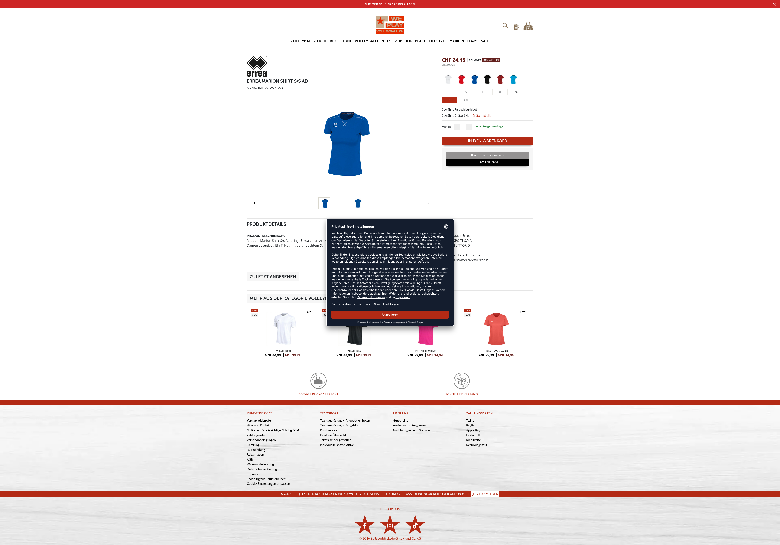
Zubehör (403, 41)
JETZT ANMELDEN (485, 494)
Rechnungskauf (476, 445)
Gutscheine (400, 420)
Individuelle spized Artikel (337, 445)
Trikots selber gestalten (335, 440)
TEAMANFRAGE (487, 162)
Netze (387, 41)
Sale (485, 41)
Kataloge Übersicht (333, 435)
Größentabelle (482, 115)
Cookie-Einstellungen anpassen (268, 484)
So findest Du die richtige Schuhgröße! (273, 430)
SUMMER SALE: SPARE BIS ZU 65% (390, 4)
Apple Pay (473, 430)
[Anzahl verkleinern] (457, 127)
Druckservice (328, 430)
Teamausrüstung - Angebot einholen (345, 420)
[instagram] (390, 524)
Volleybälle (367, 41)
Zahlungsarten (256, 435)
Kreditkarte (473, 440)
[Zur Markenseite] (257, 67)
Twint (470, 420)
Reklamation (255, 455)
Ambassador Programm (409, 425)
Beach (421, 41)
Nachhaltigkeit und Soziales (412, 430)
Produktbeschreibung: (266, 236)
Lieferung (253, 445)
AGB (250, 459)
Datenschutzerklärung (262, 469)
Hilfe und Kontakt (258, 425)
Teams (473, 41)
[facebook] (365, 524)
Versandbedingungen (261, 440)
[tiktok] (415, 524)
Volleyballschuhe (308, 41)
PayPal (471, 425)
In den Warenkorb (487, 140)
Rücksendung (256, 450)
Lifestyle (438, 41)
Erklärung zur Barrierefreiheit (266, 479)
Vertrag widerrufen (260, 420)
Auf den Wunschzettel (489, 155)
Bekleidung (341, 41)
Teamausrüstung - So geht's (339, 425)
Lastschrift (473, 435)
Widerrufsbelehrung (260, 464)
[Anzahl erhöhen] (469, 127)
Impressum (254, 474)
